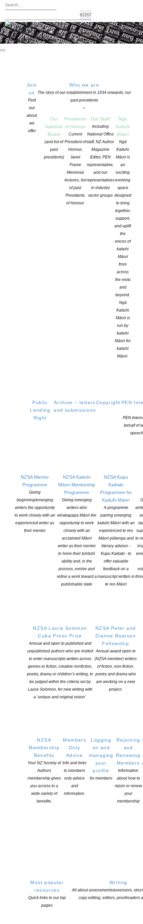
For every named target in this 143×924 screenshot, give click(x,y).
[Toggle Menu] (2, 50)
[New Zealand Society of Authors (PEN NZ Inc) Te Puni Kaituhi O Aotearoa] (19, 28)
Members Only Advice (74, 766)
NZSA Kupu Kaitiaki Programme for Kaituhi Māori (116, 530)
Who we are (84, 92)
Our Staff (100, 157)
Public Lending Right (40, 410)
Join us (32, 107)
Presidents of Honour (75, 160)
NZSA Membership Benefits (44, 770)
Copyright (108, 402)
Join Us (49, 40)
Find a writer (21, 40)
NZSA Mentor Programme (35, 503)
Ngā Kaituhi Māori (122, 237)
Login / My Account (83, 40)
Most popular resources (47, 894)
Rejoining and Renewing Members (128, 770)
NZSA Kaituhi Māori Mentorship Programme (77, 530)
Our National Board (54, 137)
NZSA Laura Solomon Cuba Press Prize (60, 662)
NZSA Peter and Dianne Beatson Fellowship (115, 658)
